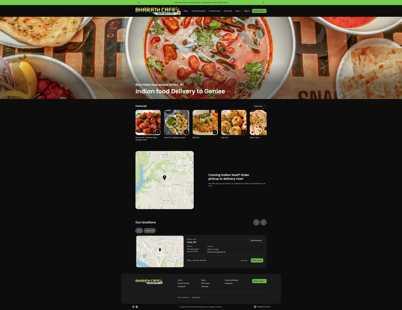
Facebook (229, 283)
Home (180, 280)
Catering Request (199, 11)
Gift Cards (228, 11)
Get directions (256, 240)
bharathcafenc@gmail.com (216, 252)
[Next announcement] (263, 2)
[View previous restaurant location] (256, 222)
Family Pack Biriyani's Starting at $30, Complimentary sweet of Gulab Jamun (201, 2)
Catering (204, 286)
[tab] (139, 230)
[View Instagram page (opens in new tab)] (136, 307)
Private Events (214, 11)
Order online (257, 260)
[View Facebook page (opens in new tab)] (133, 307)
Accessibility (196, 297)
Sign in (247, 11)
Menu (186, 11)
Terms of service (183, 297)
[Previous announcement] (139, 2)
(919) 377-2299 (212, 250)
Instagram (182, 286)
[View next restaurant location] (263, 222)
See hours (244, 260)
